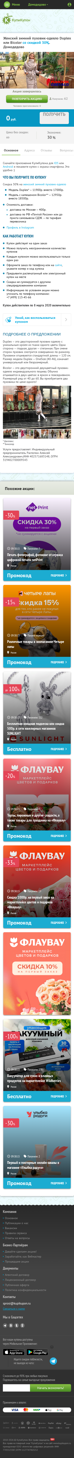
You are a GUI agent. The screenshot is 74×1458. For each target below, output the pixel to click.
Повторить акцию (27, 99)
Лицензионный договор (20, 1280)
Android (8, 166)
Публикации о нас (16, 1223)
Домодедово (37, 4)
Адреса (29, 150)
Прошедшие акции (17, 1261)
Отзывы (46, 150)
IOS (56, 163)
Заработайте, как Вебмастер (23, 1256)
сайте (58, 265)
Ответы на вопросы (17, 1238)
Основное (11, 150)
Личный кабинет (69, 4)
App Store (13, 1352)
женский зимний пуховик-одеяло (44, 184)
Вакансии (11, 1228)
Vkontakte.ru (11, 1325)
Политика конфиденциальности (25, 1290)
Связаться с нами (14, 1309)
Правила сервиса (16, 1233)
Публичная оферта (17, 1285)
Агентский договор (17, 1275)
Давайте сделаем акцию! (21, 1251)
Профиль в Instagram (20, 227)
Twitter (16, 1325)
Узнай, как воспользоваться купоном (35, 320)
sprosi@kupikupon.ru (17, 1303)
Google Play (37, 1352)
